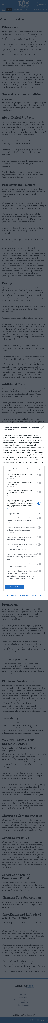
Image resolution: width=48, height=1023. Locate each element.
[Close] (43, 428)
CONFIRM (14, 587)
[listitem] (24, 469)
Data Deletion (11, 595)
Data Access (24, 595)
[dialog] (24, 511)
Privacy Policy (37, 595)
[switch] (39, 475)
